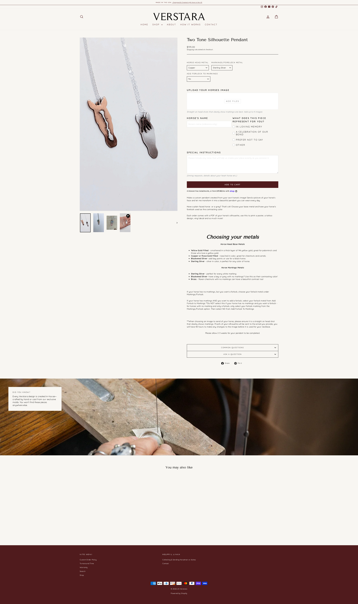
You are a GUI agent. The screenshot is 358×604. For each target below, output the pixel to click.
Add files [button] (232, 101)
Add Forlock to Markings (202, 74)
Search (82, 571)
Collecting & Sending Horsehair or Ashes (179, 560)
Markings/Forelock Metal (227, 62)
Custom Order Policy (88, 560)
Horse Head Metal (197, 62)
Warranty (84, 567)
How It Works (190, 24)
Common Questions (232, 347)
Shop (156, 24)
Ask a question (232, 354)
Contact (211, 24)
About (171, 24)
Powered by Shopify (179, 593)
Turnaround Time (87, 563)
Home (144, 24)
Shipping (190, 49)
